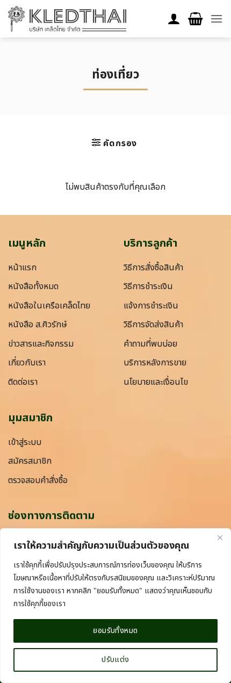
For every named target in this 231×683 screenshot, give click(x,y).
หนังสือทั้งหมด (33, 286)
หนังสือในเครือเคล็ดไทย (49, 305)
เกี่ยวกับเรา (27, 362)
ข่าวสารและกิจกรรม (41, 343)
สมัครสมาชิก (30, 461)
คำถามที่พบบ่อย (150, 343)
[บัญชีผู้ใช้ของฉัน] (174, 19)
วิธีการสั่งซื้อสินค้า (153, 267)
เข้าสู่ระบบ (24, 442)
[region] (115, 605)
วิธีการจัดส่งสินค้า (153, 324)
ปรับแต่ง (115, 659)
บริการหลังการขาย (155, 362)
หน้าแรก (22, 267)
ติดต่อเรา (23, 382)
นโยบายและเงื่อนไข (156, 382)
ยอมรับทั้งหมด (115, 630)
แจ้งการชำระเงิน (151, 305)
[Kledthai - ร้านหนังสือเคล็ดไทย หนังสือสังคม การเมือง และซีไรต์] (67, 19)
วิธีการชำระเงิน (148, 286)
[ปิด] (219, 537)
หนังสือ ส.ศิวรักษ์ (37, 324)
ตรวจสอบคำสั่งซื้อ (38, 480)
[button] (195, 19)
